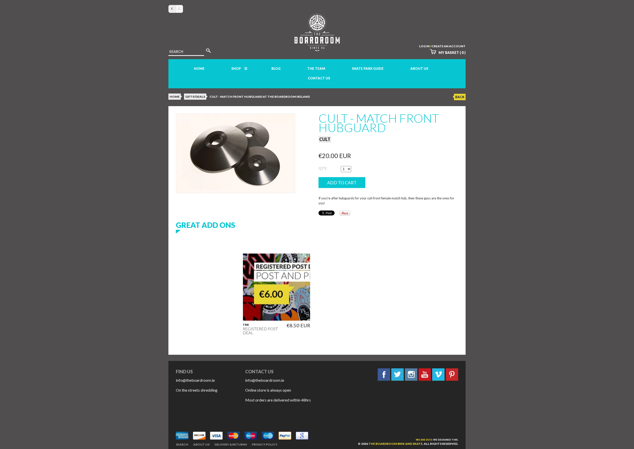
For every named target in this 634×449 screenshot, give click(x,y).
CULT (324, 139)
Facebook (384, 374)
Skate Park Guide (368, 69)
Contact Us (319, 78)
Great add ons (205, 224)
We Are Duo (424, 439)
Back (459, 97)
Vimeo (438, 374)
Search (182, 444)
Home (199, 69)
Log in (424, 46)
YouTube (425, 374)
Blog (276, 69)
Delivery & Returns (230, 444)
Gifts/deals (195, 96)
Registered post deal (260, 331)
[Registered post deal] (276, 287)
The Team (316, 69)
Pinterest (452, 374)
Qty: (322, 168)
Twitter (397, 374)
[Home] (317, 47)
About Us (419, 69)
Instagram (411, 374)
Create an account (448, 46)
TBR (246, 324)
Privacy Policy (264, 444)
